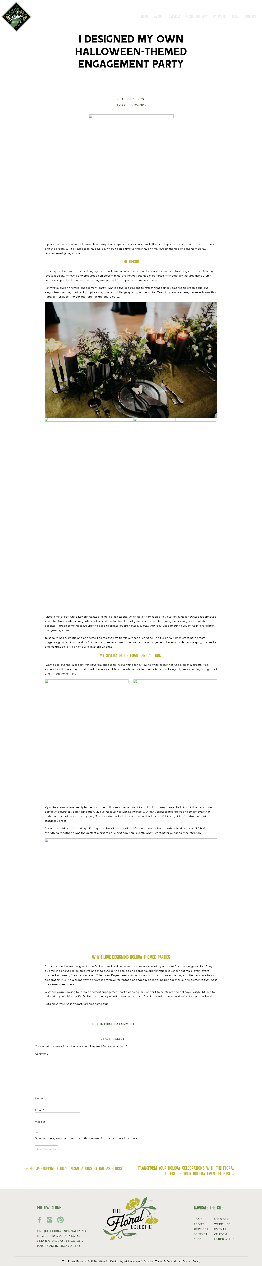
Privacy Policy (191, 1261)
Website (40, 1122)
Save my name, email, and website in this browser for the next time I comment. (86, 1138)
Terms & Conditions (167, 1261)
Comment (42, 1053)
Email (39, 1110)
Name (39, 1098)
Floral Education (131, 105)
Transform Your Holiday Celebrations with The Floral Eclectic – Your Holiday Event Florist (186, 1171)
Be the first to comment (113, 1024)
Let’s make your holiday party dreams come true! (77, 1004)
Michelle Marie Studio (138, 1261)
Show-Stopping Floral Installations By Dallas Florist (76, 1168)
